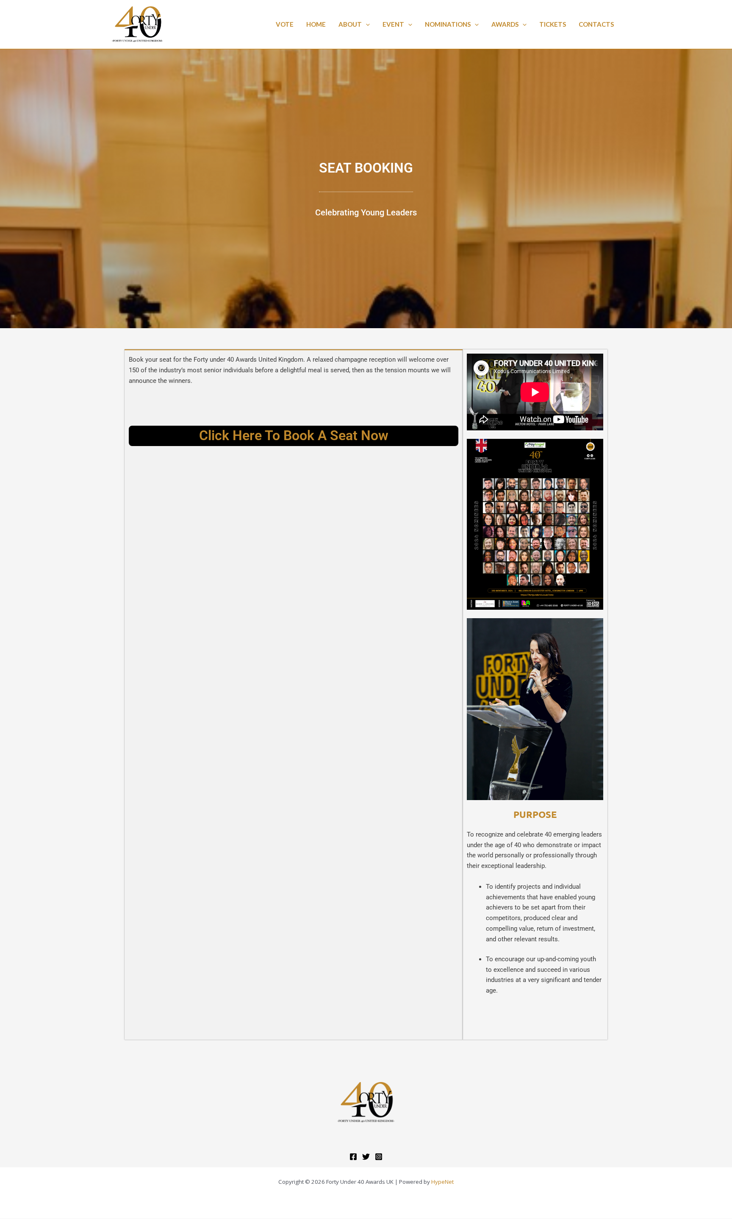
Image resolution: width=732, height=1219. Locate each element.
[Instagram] (379, 1156)
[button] (366, 24)
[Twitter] (366, 1156)
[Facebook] (353, 1156)
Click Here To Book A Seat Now (293, 435)
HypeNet (442, 1182)
